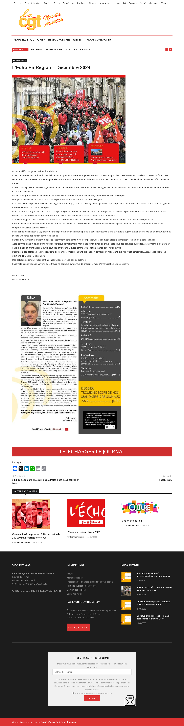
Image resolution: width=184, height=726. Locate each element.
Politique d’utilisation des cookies (82, 585)
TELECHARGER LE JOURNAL (92, 451)
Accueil (70, 573)
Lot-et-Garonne (130, 3)
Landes (117, 3)
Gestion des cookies (76, 589)
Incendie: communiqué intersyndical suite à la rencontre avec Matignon (153, 576)
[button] (166, 49)
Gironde (92, 3)
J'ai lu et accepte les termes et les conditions (93, 693)
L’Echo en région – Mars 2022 (83, 532)
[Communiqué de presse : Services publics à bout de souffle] (127, 605)
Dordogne (81, 3)
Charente (18, 3)
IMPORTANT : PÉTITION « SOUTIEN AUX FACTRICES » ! (60, 49)
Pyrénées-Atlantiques (149, 3)
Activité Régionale (19, 61)
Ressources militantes (65, 39)
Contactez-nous (74, 593)
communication (22, 542)
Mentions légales (75, 577)
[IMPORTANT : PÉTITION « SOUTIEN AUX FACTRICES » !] (127, 591)
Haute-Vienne (105, 3)
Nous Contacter (99, 39)
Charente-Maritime (33, 3)
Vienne (164, 3)
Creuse (57, 3)
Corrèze (47, 3)
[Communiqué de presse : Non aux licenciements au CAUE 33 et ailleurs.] (127, 620)
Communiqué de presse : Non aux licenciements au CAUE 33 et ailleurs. (153, 619)
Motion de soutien (131, 521)
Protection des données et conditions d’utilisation (90, 581)
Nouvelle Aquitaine (28, 39)
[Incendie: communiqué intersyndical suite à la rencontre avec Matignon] (127, 577)
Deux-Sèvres (68, 3)
